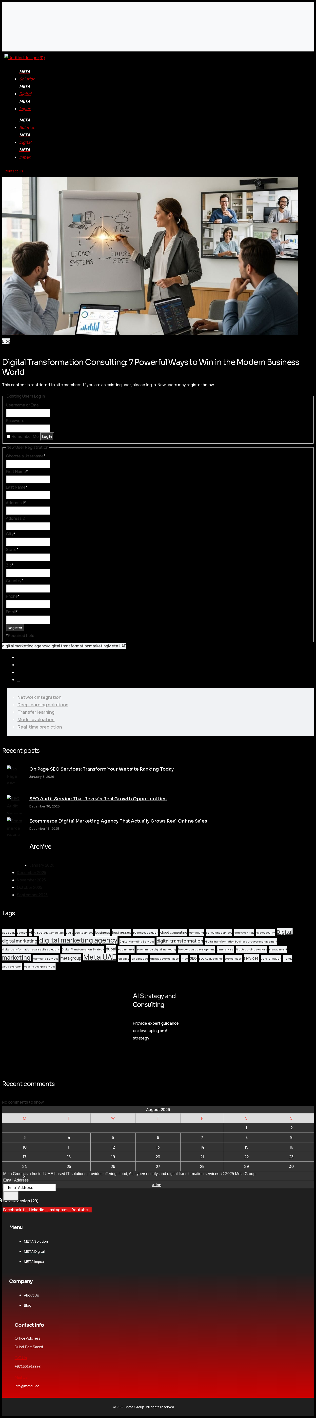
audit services (84, 932)
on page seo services (164, 958)
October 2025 (29, 887)
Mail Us (21, 1377)
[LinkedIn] (18, 672)
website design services (40, 966)
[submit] (11, 1196)
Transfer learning (36, 712)
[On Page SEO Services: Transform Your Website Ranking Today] (16, 780)
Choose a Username (26, 456)
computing (196, 932)
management (278, 949)
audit (69, 932)
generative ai (225, 949)
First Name (17, 471)
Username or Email (23, 405)
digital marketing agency (25, 646)
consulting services (219, 932)
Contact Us (13, 171)
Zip (10, 565)
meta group (70, 958)
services (251, 958)
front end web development (196, 949)
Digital (285, 931)
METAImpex (25, 104)
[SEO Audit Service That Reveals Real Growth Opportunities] (16, 806)
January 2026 (41, 865)
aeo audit (8, 932)
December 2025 (31, 872)
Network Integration (39, 697)
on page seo (139, 958)
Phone (13, 596)
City (11, 534)
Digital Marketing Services (137, 941)
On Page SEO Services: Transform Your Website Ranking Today (101, 769)
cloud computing (173, 932)
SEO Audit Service (211, 958)
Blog (6, 341)
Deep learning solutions (43, 705)
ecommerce (126, 949)
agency (22, 932)
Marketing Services (46, 958)
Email (12, 611)
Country (14, 580)
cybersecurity (265, 932)
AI (30, 932)
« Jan (156, 1184)
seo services (233, 958)
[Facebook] (18, 658)
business (102, 932)
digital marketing (19, 941)
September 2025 (32, 895)
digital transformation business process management (241, 941)
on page (123, 958)
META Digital (25, 90)
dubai (111, 949)
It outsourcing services (251, 949)
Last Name (17, 487)
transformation (271, 958)
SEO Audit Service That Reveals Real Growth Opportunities (98, 799)
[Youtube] (18, 680)
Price (184, 958)
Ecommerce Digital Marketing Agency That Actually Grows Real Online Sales (118, 821)
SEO (193, 958)
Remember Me (25, 436)
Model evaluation (36, 719)
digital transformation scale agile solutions (31, 949)
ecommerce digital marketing (156, 949)
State (12, 549)
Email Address (16, 1180)
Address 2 (15, 518)
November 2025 (31, 880)
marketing (98, 646)
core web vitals (244, 932)
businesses (121, 932)
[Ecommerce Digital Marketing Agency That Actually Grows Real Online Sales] (16, 839)
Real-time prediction (40, 727)
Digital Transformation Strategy (83, 949)
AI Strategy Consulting (49, 932)
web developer (12, 966)
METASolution (27, 75)
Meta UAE (117, 646)
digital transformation (68, 646)
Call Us (21, 1357)
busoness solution (145, 932)
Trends (287, 958)
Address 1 (16, 502)
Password (15, 420)
